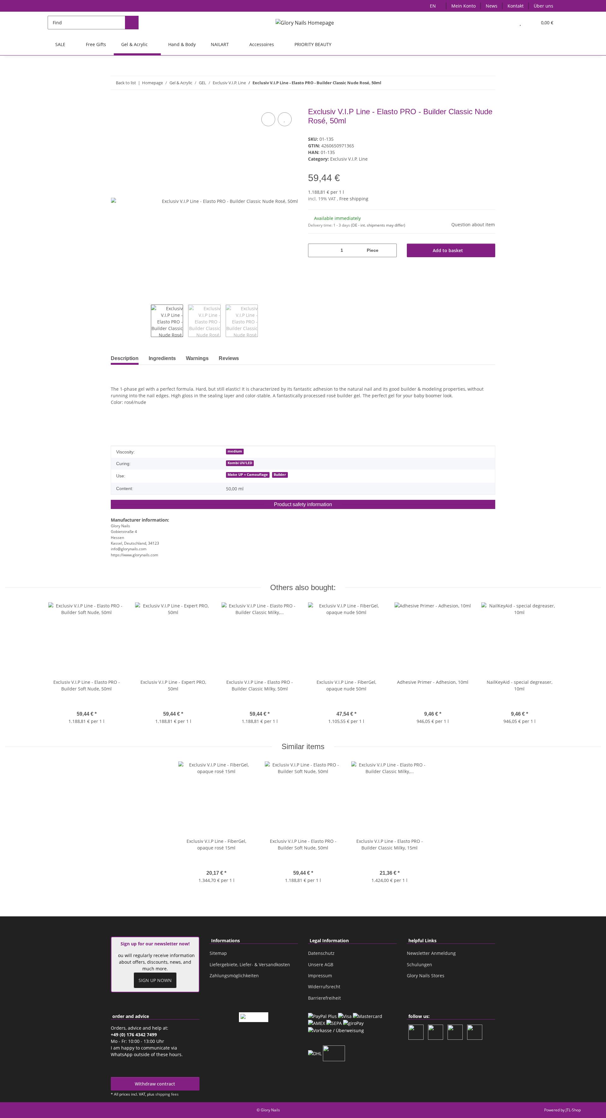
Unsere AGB (320, 964)
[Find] (132, 22)
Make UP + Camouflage (248, 474)
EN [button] (433, 6)
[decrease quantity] (315, 250)
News (491, 6)
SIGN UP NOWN (155, 980)
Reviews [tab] (229, 358)
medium (235, 451)
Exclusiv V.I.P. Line (349, 159)
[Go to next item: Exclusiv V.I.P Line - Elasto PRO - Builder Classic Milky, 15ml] (488, 83)
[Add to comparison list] (268, 119)
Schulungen (419, 964)
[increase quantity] (389, 250)
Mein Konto (463, 6)
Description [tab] (125, 358)
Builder (280, 474)
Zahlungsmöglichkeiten (234, 976)
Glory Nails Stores (425, 976)
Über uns (543, 6)
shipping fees (167, 1094)
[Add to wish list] (285, 119)
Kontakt (516, 6)
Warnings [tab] (197, 358)
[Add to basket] (116, 103)
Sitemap (218, 953)
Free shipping (353, 199)
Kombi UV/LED (240, 463)
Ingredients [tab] (162, 358)
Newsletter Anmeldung (431, 953)
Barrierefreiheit (324, 998)
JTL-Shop (573, 1110)
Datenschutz (321, 953)
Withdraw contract (155, 1084)
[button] (507, 22)
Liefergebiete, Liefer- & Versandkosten (250, 964)
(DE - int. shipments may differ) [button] (378, 225)
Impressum (320, 976)
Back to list (126, 83)
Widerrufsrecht (324, 987)
